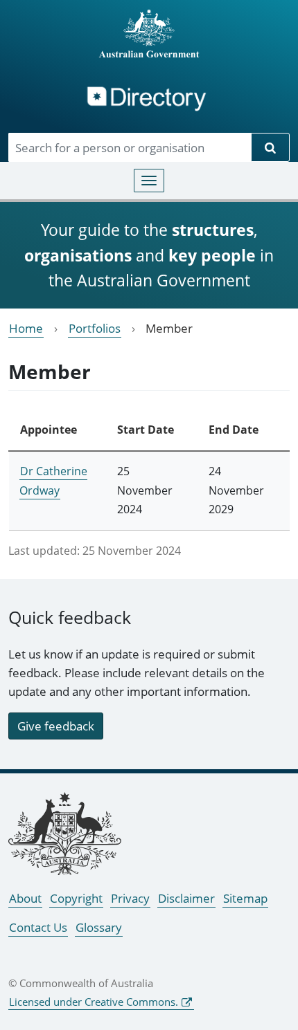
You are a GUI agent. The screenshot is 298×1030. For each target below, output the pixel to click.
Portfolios (95, 328)
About (25, 898)
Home (26, 328)
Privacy (130, 898)
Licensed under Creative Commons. (93, 1002)
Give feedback (55, 726)
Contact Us (38, 927)
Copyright (76, 898)
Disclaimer (186, 898)
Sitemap (245, 898)
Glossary (99, 927)
